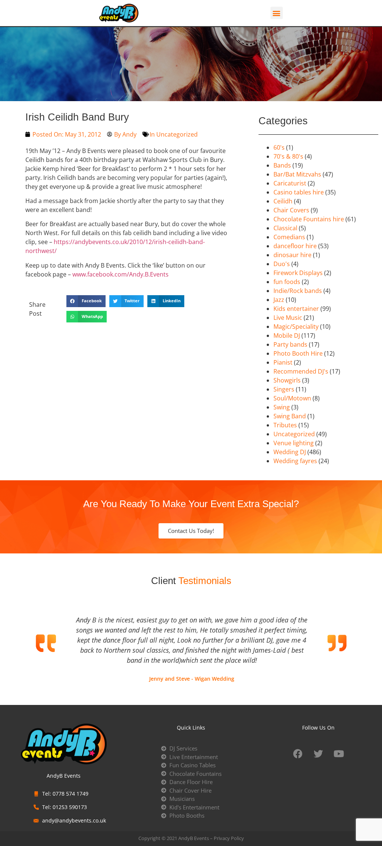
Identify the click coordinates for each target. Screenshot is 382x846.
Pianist (282, 362)
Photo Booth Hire (298, 353)
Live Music (287, 317)
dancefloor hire (295, 246)
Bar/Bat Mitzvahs (297, 174)
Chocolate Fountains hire (308, 219)
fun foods (286, 282)
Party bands (290, 344)
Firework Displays (298, 273)
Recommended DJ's (300, 371)
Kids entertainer (296, 309)
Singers (283, 389)
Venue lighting (293, 443)
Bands (282, 165)
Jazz (278, 300)
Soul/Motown (292, 398)
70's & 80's (288, 156)
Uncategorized (177, 134)
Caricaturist (289, 183)
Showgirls (287, 380)
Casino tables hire (298, 192)
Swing (281, 407)
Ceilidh (282, 201)
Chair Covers (291, 210)
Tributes (285, 425)
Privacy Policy (229, 838)
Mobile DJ (286, 335)
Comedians (289, 237)
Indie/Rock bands (297, 291)
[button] (276, 13)
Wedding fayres (295, 461)
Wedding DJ (289, 452)
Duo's (281, 264)
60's (279, 147)
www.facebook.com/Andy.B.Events (120, 274)
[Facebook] (297, 753)
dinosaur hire (292, 255)
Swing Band (289, 416)
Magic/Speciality (296, 326)
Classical (285, 228)
